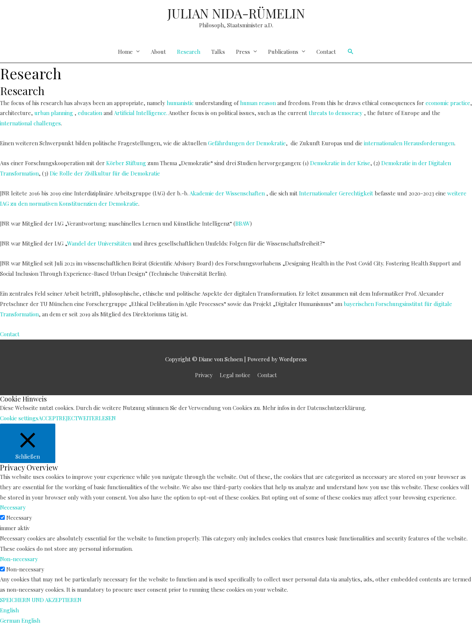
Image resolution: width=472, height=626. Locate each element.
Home (125, 51)
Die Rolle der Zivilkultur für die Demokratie (105, 173)
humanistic (180, 103)
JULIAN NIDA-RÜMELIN (236, 13)
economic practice (448, 103)
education (90, 112)
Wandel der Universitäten (99, 243)
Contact (326, 51)
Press (243, 51)
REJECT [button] (68, 418)
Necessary (19, 517)
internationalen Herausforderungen (409, 143)
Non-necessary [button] (19, 559)
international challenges (30, 123)
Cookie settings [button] (19, 418)
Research (188, 51)
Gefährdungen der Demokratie (247, 143)
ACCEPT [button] (48, 418)
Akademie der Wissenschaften (227, 193)
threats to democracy (335, 112)
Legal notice (235, 375)
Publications (283, 51)
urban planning (53, 112)
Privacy (204, 375)
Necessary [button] (13, 507)
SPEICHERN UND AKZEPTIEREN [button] (40, 600)
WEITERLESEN (97, 418)
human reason (258, 103)
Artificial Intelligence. (140, 112)
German (10, 620)
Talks (218, 51)
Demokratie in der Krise (339, 163)
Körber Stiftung (126, 163)
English (9, 610)
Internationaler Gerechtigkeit (336, 193)
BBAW (242, 223)
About (158, 51)
